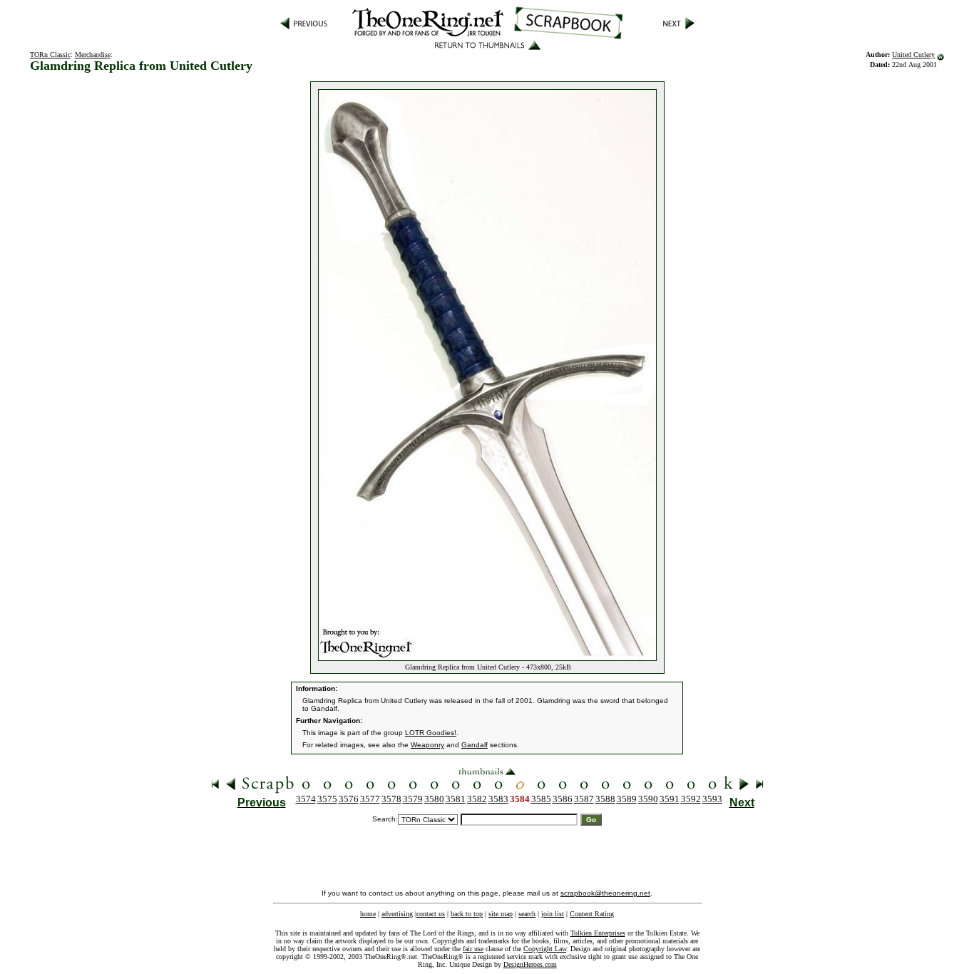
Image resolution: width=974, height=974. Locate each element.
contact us (430, 914)
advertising (397, 914)
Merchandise (93, 54)
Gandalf (474, 745)
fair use (473, 949)
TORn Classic (50, 54)
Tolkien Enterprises (597, 933)
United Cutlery (913, 54)
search (526, 914)
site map (500, 914)
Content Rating (592, 914)
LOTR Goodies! (430, 733)
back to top (467, 914)
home (368, 914)
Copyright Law (544, 949)
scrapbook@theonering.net (605, 893)
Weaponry (427, 745)
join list (552, 914)
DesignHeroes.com (530, 964)
